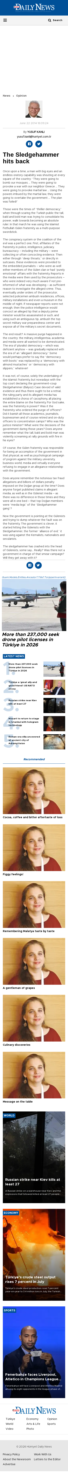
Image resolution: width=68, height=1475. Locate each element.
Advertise (9, 1464)
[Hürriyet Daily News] (34, 7)
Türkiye (10, 1419)
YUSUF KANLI (36, 132)
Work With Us (42, 1454)
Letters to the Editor (47, 1459)
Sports (51, 1424)
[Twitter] (38, 144)
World (9, 1424)
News (6, 96)
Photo (30, 1429)
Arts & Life (33, 1424)
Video (9, 1429)
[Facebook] (29, 144)
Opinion (21, 96)
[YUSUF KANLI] (34, 111)
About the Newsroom (17, 1459)
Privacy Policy (11, 1454)
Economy (32, 1419)
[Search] (49, 20)
